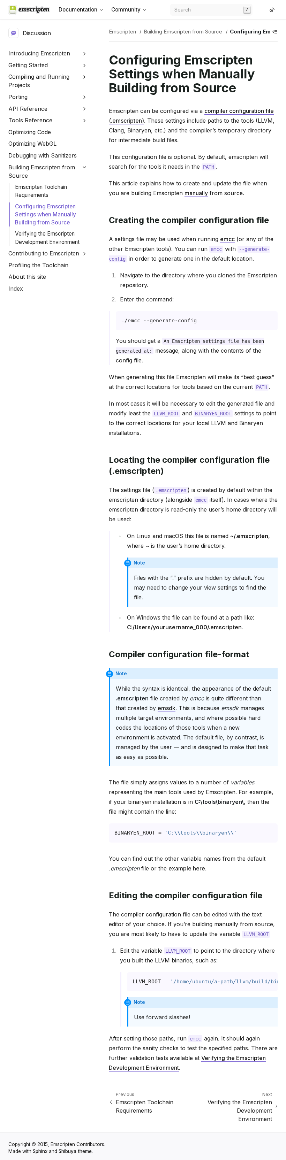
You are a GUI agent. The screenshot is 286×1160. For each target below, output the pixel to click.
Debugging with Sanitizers (42, 155)
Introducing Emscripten (39, 53)
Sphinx (40, 1151)
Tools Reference (30, 120)
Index (15, 288)
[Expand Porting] (84, 97)
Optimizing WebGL (32, 143)
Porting (18, 96)
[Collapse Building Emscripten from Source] (84, 167)
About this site (27, 276)
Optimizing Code (29, 132)
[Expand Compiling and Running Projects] (84, 77)
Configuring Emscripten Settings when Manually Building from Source (45, 214)
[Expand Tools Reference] (84, 120)
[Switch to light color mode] (272, 10)
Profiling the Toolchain (38, 265)
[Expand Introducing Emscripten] (84, 53)
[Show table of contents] (275, 31)
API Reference (27, 108)
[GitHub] (258, 10)
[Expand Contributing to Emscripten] (84, 253)
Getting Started (28, 65)
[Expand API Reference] (84, 109)
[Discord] (263, 10)
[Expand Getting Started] (84, 65)
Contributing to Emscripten (43, 253)
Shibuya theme (75, 1151)
